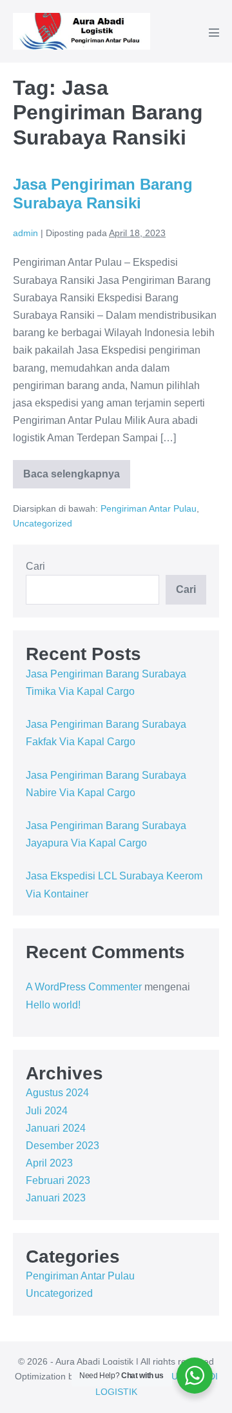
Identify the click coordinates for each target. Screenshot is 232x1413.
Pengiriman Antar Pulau (149, 508)
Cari (35, 566)
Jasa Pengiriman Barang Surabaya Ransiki (103, 193)
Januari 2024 (56, 1128)
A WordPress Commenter (84, 986)
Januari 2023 (56, 1197)
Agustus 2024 (57, 1092)
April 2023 (49, 1162)
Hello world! (53, 1004)
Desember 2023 (62, 1145)
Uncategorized (42, 523)
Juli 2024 (47, 1110)
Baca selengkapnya (75, 478)
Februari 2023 (58, 1180)
